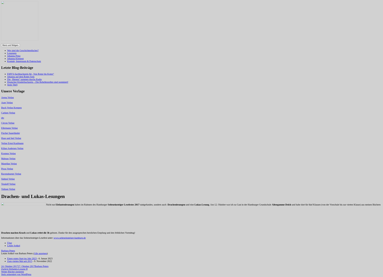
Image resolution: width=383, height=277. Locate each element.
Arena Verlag (7, 97)
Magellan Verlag (9, 163)
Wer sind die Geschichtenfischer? (23, 50)
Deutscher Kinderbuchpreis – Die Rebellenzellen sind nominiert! (37, 82)
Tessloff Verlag (8, 184)
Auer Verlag (7, 102)
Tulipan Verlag (8, 189)
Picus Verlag (7, 168)
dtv (2, 118)
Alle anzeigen (40, 253)
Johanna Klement (15, 58)
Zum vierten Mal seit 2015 (19, 261)
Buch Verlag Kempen (11, 107)
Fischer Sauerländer (10, 133)
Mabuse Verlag (8, 158)
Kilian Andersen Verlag (12, 148)
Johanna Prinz (13, 56)
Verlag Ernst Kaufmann (12, 143)
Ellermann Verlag (9, 128)
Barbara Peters (8, 250)
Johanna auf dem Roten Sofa (20, 76)
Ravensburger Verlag (11, 174)
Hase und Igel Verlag (11, 138)
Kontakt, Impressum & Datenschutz (24, 61)
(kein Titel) (12, 85)
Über (9, 243)
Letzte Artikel (13, 245)
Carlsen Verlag (8, 112)
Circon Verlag (7, 123)
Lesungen (11, 53)
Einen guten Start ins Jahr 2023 (22, 258)
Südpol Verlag (8, 179)
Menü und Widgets (10, 45)
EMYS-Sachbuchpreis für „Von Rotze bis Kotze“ (30, 74)
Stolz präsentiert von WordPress (16, 274)
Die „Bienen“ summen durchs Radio (24, 79)
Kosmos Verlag (8, 153)
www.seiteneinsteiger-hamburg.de (70, 238)
